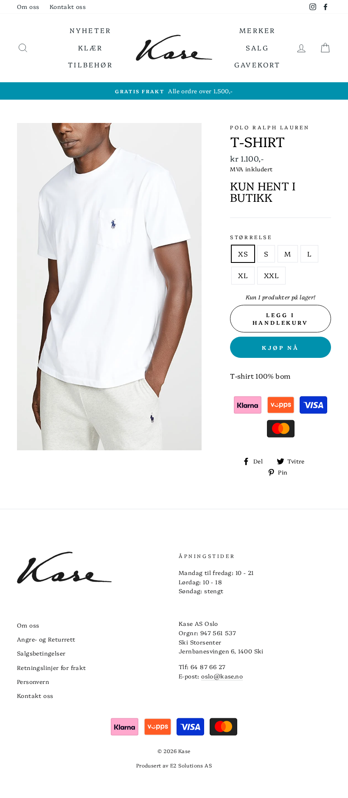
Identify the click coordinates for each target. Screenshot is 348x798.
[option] (174, 91)
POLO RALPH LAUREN (269, 127)
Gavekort (257, 64)
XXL (271, 275)
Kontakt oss (68, 6)
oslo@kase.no (222, 676)
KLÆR (90, 47)
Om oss (28, 6)
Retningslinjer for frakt (51, 667)
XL (243, 275)
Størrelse (251, 236)
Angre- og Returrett (46, 639)
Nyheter (90, 30)
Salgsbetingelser (41, 653)
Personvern (33, 681)
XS (243, 253)
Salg (257, 47)
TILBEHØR (90, 64)
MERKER (257, 30)
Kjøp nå (280, 347)
